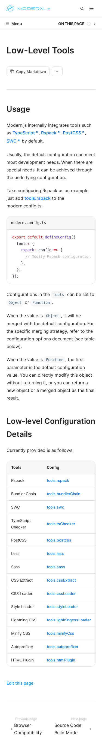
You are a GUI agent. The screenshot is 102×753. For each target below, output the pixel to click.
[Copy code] (87, 238)
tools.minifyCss (60, 633)
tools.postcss (59, 540)
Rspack (48, 132)
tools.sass (56, 566)
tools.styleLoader (62, 606)
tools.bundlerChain (63, 493)
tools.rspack (37, 198)
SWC (12, 141)
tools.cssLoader (61, 593)
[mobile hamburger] (91, 9)
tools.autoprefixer (62, 646)
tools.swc (55, 507)
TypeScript (24, 132)
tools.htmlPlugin (61, 660)
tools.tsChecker (61, 523)
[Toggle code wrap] (79, 238)
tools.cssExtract (61, 580)
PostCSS (72, 132)
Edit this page (20, 683)
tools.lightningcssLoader (69, 620)
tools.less (55, 553)
